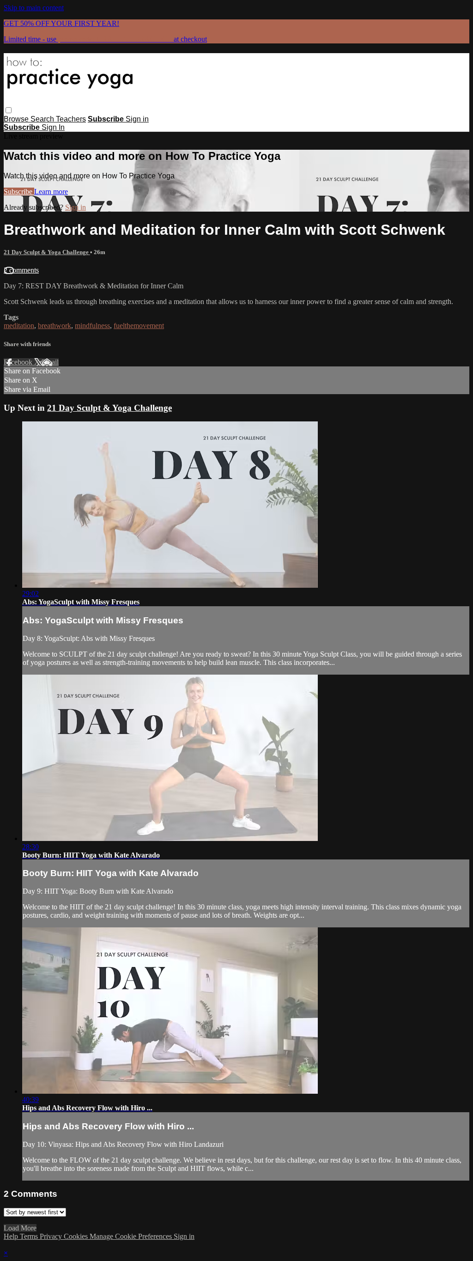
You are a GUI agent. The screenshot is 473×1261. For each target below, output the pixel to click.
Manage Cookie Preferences (132, 1236)
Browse (17, 119)
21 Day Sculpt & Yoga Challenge (47, 252)
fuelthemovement (139, 325)
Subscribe (19, 191)
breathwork (54, 325)
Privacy (52, 1236)
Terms (30, 1236)
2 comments (21, 270)
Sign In (53, 127)
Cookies (77, 1236)
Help (12, 1236)
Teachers (71, 119)
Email (50, 362)
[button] (9, 110)
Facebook (19, 362)
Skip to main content (34, 8)
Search (43, 119)
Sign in (137, 119)
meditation (19, 325)
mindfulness (92, 325)
